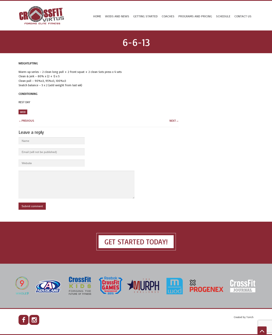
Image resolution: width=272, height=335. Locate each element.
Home (97, 16)
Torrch (249, 317)
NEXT (174, 120)
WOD (23, 112)
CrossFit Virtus (42, 15)
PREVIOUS (26, 120)
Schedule (223, 16)
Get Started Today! (136, 241)
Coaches (168, 16)
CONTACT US (242, 16)
